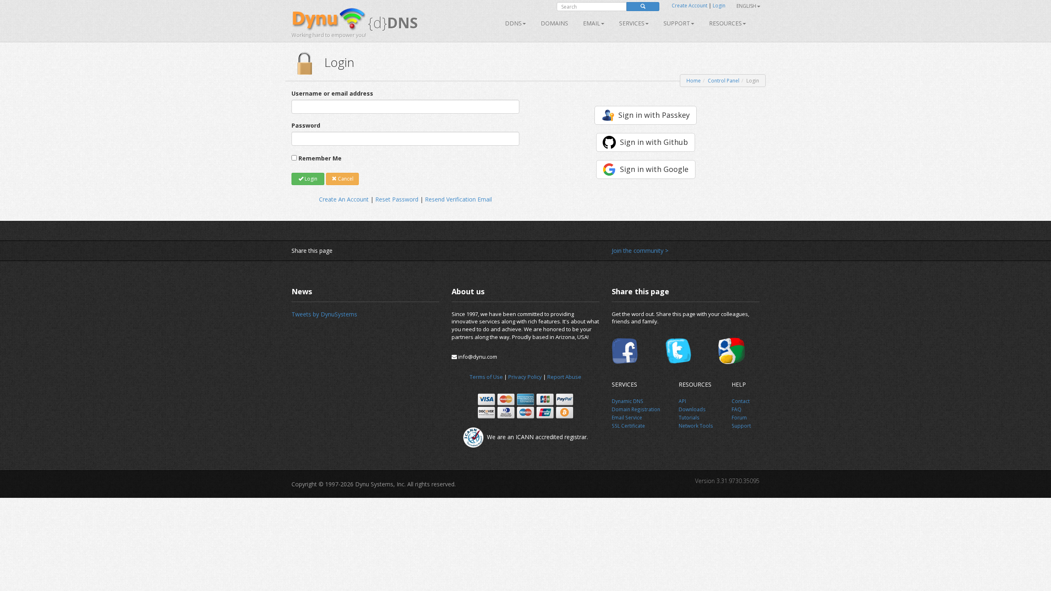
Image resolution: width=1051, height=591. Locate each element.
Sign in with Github (654, 142)
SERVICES (632, 23)
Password (305, 125)
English (746, 5)
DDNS (513, 23)
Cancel (345, 178)
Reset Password (396, 199)
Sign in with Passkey (654, 115)
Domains (554, 23)
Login (719, 5)
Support (676, 23)
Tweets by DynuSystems (324, 314)
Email (591, 23)
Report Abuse (564, 376)
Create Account (689, 5)
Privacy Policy (525, 376)
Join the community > (640, 250)
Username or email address (332, 93)
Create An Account (344, 199)
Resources (725, 23)
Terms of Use (486, 376)
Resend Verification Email (458, 199)
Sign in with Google (654, 169)
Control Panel (723, 80)
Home (693, 80)
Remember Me (320, 158)
